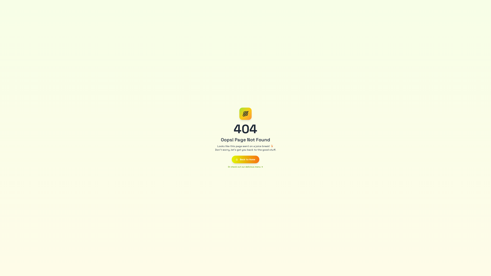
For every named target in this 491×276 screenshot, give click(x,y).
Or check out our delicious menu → (245, 166)
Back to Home (247, 159)
